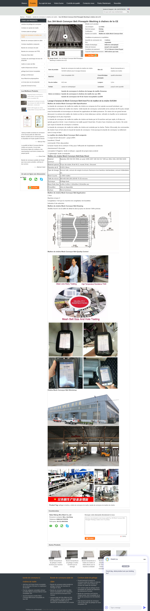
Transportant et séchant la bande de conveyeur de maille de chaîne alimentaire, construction (36, 103)
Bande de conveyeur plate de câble (31, 40)
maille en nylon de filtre (28, 64)
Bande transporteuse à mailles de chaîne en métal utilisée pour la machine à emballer (89, 563)
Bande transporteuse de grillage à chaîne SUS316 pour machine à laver (56, 563)
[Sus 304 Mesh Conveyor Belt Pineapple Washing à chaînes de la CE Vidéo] (65, 36)
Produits (33, 3)
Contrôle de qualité (73, 3)
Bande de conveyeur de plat (29, 48)
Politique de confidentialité (34, 609)
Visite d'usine (58, 3)
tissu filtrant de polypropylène (30, 78)
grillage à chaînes (64, 505)
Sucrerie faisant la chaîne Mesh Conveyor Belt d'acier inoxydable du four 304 (33, 597)
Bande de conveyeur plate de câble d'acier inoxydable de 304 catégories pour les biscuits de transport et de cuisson (61, 592)
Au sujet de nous (45, 3)
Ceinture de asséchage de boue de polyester (31, 59)
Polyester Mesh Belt (27, 55)
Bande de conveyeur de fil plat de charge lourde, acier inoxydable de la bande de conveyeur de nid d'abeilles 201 (89, 596)
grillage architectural (27, 75)
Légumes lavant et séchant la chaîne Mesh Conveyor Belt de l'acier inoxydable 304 (35, 96)
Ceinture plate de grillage (28, 31)
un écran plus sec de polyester (30, 82)
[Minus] (144, 559)
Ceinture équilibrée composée (30, 44)
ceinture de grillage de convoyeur (31, 24)
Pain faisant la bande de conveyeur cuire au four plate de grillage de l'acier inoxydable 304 (89, 602)
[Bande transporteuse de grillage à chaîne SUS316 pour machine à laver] (55, 554)
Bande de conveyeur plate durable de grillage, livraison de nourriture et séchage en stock (61, 586)
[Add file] (106, 607)
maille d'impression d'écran (29, 67)
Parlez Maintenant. (104, 3)
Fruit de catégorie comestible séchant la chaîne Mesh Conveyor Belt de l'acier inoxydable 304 (34, 591)
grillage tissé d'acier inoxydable (30, 71)
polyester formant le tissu (28, 86)
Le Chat (91, 55)
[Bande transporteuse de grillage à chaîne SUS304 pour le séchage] (72, 554)
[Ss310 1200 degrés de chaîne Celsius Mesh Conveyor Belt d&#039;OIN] (24, 109)
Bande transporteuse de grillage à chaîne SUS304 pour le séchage (72, 563)
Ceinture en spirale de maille (30, 28)
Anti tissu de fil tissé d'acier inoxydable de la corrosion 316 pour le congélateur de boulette (34, 586)
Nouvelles (117, 3)
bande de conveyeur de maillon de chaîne (102, 505)
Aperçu (22, 17)
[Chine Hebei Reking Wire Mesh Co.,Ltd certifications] (27, 121)
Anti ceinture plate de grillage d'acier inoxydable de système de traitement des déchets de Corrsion (89, 589)
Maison (24, 3)
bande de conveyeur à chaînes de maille (45, 17)
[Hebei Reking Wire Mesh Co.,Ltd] (29, 11)
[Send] (144, 607)
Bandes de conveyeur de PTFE (30, 51)
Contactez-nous (88, 3)
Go (128, 12)
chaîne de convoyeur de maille (79, 505)
